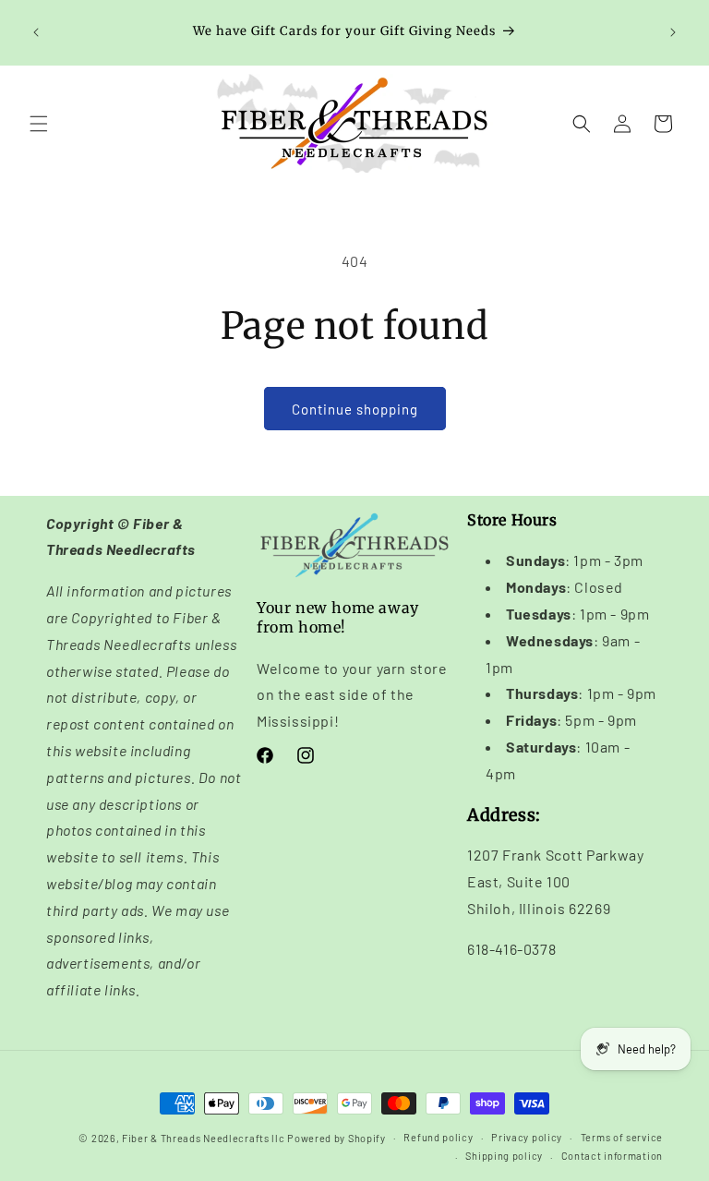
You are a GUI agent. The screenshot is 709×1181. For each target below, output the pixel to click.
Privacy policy (526, 1137)
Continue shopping (355, 409)
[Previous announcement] (36, 32)
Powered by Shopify (336, 1138)
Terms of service (622, 1137)
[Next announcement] (673, 32)
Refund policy (438, 1137)
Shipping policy (504, 1156)
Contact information (612, 1156)
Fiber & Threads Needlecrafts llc (203, 1138)
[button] (38, 123)
